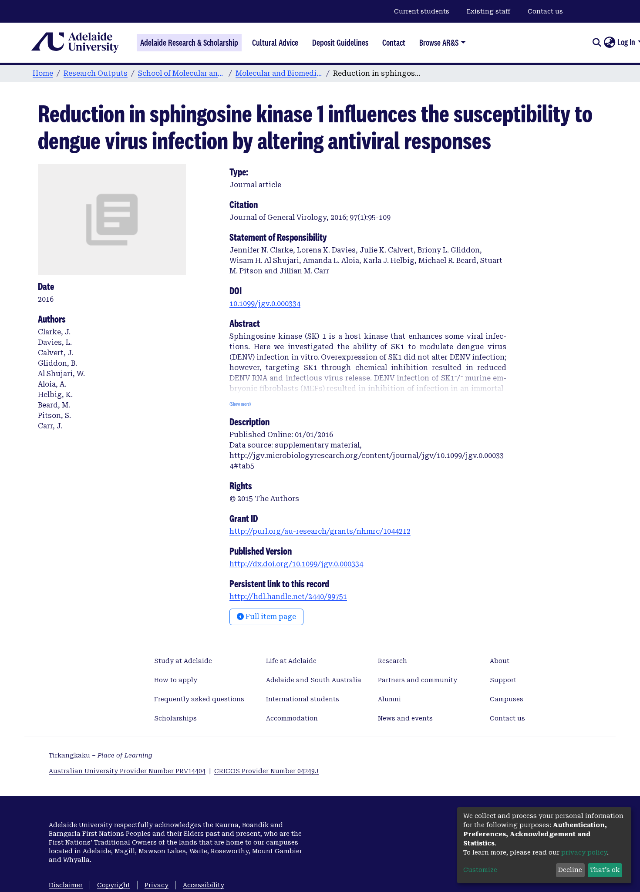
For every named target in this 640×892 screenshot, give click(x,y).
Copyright (113, 885)
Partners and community (417, 680)
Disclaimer (66, 885)
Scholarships (175, 718)
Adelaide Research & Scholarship (189, 42)
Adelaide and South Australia (313, 680)
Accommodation (292, 718)
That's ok (605, 869)
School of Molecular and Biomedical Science (181, 73)
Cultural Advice (275, 42)
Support (503, 680)
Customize (480, 869)
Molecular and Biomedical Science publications (279, 73)
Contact (393, 42)
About (499, 660)
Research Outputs (96, 73)
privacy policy (584, 852)
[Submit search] (596, 42)
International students (302, 699)
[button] (609, 42)
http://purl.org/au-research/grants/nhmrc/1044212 (320, 531)
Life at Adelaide (291, 660)
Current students (421, 11)
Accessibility (203, 885)
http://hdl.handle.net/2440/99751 (288, 596)
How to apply (175, 680)
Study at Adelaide (183, 660)
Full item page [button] (270, 617)
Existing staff (488, 11)
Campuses (506, 699)
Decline (570, 869)
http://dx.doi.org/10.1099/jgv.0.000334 (296, 564)
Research (392, 660)
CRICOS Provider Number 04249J (266, 770)
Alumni (389, 699)
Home (43, 73)
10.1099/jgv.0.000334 (264, 304)
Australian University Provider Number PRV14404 (127, 770)
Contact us (545, 11)
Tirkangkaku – (100, 755)
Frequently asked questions (199, 699)
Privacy (156, 885)
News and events (405, 718)
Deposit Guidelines (340, 42)
